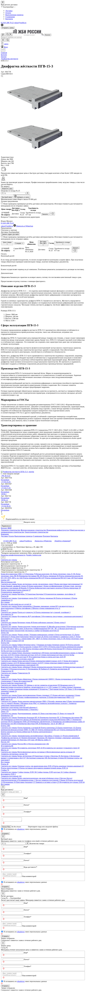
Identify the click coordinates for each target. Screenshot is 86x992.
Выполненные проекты (14, 15)
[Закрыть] (3, 794)
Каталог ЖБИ (6, 528)
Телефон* (27, 812)
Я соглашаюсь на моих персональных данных (25, 829)
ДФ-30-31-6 (5, 476)
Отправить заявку (8, 28)
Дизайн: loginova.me (33, 555)
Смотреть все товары (9, 560)
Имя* (26, 798)
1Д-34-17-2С (6, 488)
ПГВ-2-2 (4, 500)
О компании (10, 17)
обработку (21, 829)
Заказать (45, 214)
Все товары (5, 602)
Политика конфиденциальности (13, 555)
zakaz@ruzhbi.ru (20, 23)
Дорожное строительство (10, 530)
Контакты (9, 19)
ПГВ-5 (3, 494)
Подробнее (5, 480)
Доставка (8, 11)
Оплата (8, 13)
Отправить (5, 833)
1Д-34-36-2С (6, 506)
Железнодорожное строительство (33, 530)
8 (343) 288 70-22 (7, 23)
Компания (5, 534)
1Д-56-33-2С (6, 482)
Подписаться (6, 526)
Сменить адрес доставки (10, 234)
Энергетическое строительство (36, 532)
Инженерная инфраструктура (57, 530)
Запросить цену (7, 188)
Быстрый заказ (7, 197)
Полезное (46, 536)
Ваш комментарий (29, 876)
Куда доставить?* (30, 867)
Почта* (26, 805)
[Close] (3, 787)
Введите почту (29, 522)
